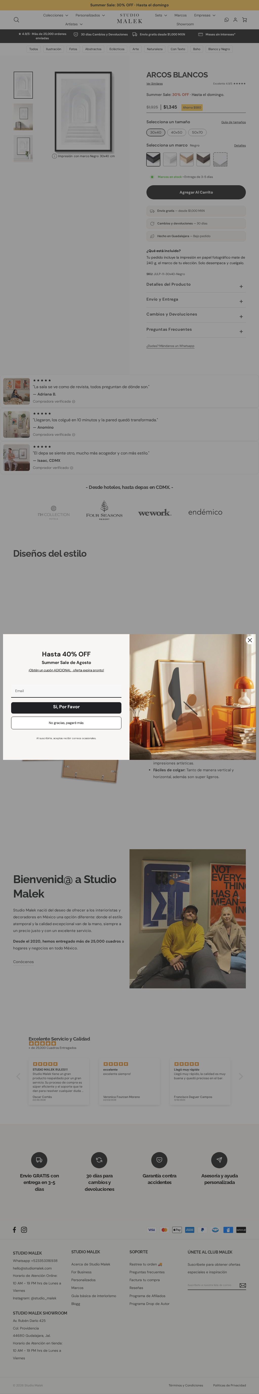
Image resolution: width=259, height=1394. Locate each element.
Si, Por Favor (66, 707)
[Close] (250, 640)
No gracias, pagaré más (66, 723)
